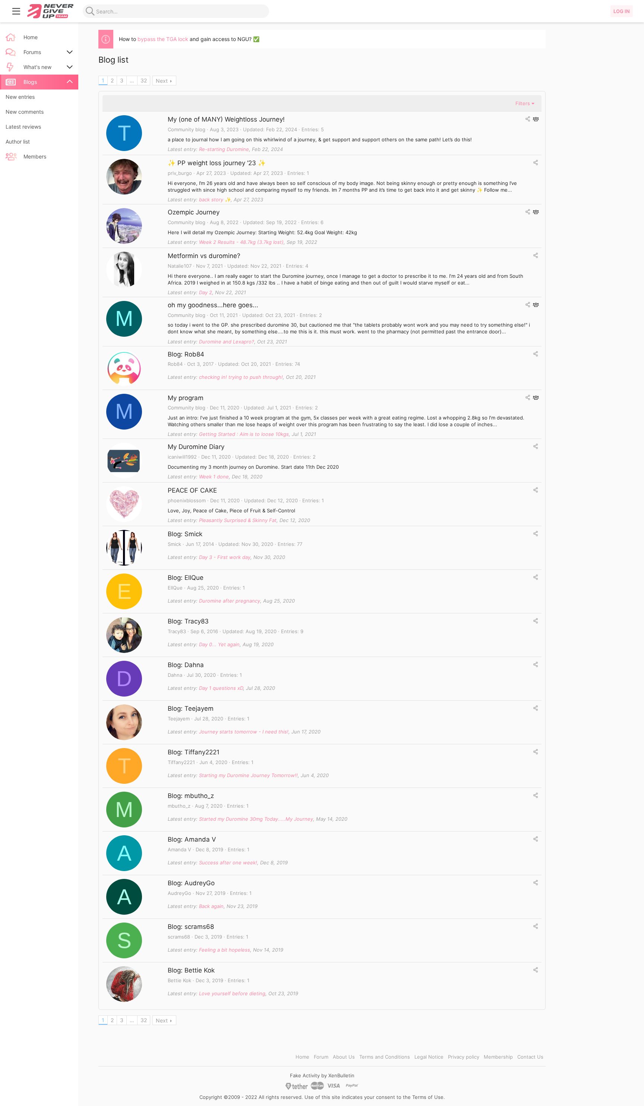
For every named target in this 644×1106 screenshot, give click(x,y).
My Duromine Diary (196, 446)
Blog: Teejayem (191, 708)
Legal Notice (428, 1057)
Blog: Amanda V (192, 839)
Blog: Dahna (186, 665)
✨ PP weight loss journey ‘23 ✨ (217, 163)
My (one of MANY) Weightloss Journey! (226, 119)
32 (144, 80)
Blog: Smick (185, 534)
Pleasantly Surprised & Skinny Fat (238, 520)
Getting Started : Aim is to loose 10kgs (244, 434)
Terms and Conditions (384, 1057)
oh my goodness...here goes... (213, 305)
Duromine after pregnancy (229, 601)
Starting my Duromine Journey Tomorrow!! (248, 775)
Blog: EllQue (185, 577)
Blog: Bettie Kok (191, 970)
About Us (344, 1057)
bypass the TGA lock (163, 39)
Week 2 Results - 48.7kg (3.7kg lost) (241, 242)
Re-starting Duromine (224, 149)
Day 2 (205, 292)
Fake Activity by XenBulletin (322, 1075)
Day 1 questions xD (221, 688)
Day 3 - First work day (224, 557)
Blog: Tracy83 (188, 621)
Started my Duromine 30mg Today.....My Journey (256, 819)
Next (162, 81)
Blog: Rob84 (186, 354)
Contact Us (530, 1057)
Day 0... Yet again (219, 644)
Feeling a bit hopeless (224, 950)
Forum (321, 1057)
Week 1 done (214, 477)
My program (185, 398)
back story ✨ (215, 199)
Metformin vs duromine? (204, 256)
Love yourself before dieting (232, 993)
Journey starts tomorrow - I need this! (243, 732)
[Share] (527, 119)
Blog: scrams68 (191, 926)
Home (302, 1057)
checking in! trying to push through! (241, 377)
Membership (498, 1057)
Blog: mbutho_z (191, 795)
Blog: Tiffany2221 (194, 752)
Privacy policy (463, 1057)
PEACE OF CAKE (192, 490)
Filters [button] (522, 103)
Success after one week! (228, 862)
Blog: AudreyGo (191, 883)
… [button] (132, 80)
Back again (211, 906)
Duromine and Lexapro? (226, 342)
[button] (16, 11)
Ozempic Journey (194, 212)
